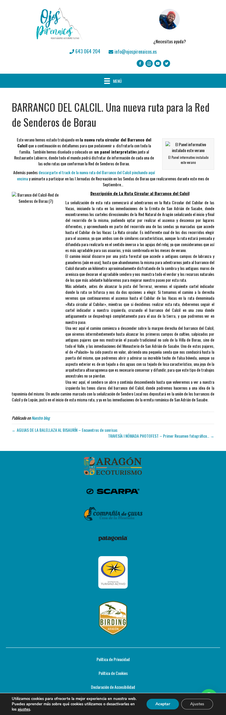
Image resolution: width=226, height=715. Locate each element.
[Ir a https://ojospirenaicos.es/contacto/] (169, 24)
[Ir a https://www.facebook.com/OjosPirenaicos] (140, 64)
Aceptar (162, 704)
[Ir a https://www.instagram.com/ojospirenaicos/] (149, 64)
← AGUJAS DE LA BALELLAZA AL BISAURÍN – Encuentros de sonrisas (64, 430)
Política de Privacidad (113, 659)
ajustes (24, 709)
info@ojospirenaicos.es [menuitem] (135, 51)
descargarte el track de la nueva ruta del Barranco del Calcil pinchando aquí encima (86, 175)
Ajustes (197, 704)
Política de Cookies (113, 673)
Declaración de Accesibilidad (113, 687)
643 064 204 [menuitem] (87, 51)
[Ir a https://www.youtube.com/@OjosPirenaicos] (158, 64)
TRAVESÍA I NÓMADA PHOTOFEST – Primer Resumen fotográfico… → (161, 436)
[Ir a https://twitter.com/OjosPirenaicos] (166, 64)
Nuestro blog (40, 418)
